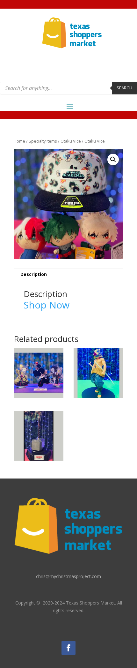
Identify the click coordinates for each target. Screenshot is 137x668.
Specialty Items (43, 141)
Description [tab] (33, 274)
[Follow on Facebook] (68, 648)
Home (19, 141)
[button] (113, 159)
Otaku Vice (71, 141)
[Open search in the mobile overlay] (68, 88)
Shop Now (46, 304)
